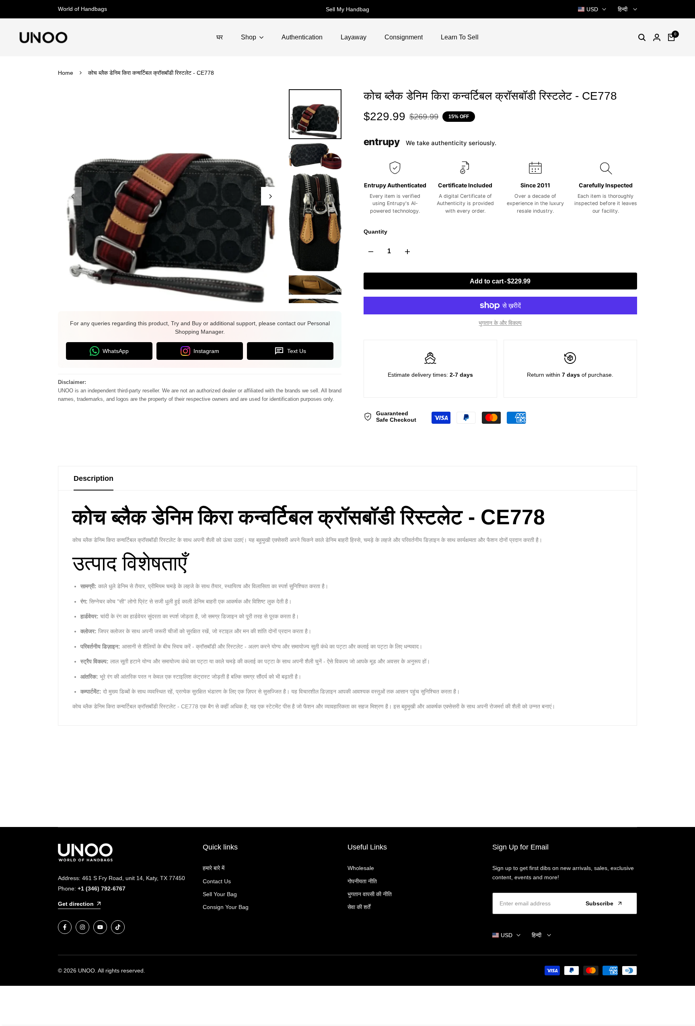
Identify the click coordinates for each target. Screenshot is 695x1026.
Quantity (375, 231)
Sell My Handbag (347, 9)
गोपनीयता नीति (362, 881)
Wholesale (361, 868)
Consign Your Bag (226, 907)
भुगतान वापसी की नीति (370, 894)
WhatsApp (116, 351)
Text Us (296, 351)
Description (93, 478)
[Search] (642, 37)
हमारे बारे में (213, 868)
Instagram (206, 351)
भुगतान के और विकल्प (500, 323)
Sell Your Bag (220, 894)
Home (65, 73)
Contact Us (217, 881)
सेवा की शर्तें (359, 907)
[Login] (656, 37)
